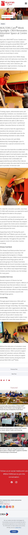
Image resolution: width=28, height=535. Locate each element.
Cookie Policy (18, 527)
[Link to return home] (14, 3)
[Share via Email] (9, 380)
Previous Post (14, 369)
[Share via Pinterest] (6, 380)
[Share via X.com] (4, 380)
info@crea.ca (6, 503)
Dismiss (14, 531)
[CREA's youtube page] (7, 507)
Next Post (14, 374)
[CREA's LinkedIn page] (4, 507)
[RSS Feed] (13, 507)
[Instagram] (16, 483)
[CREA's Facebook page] (1, 507)
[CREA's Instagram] (10, 507)
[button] (24, 2)
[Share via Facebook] (1, 380)
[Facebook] (12, 483)
